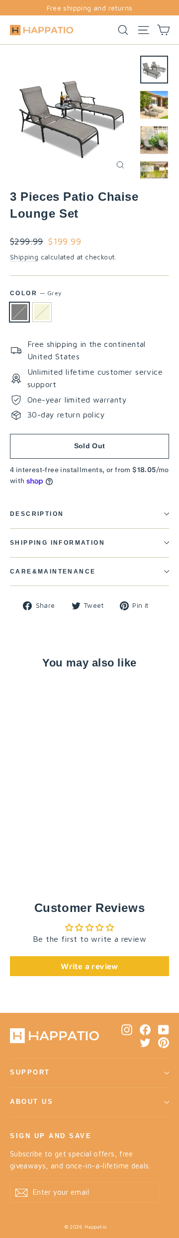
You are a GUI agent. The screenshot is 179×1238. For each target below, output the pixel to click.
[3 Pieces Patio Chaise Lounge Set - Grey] (15, 843)
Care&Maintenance (52, 571)
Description (37, 513)
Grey (19, 312)
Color (35, 293)
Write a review (89, 966)
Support (30, 1072)
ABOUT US (31, 1101)
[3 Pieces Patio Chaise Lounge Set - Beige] (26, 843)
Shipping (24, 257)
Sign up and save (50, 1136)
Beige (42, 312)
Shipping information (57, 542)
